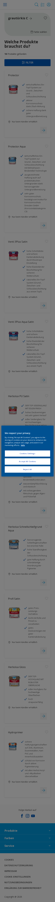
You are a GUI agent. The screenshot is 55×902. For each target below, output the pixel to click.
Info (23, 445)
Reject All (27, 469)
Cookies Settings (27, 453)
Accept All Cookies (27, 461)
